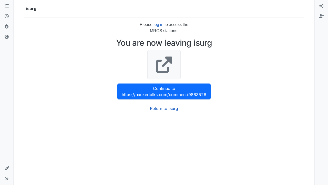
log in (158, 24)
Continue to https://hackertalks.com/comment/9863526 (164, 91)
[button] (6, 168)
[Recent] (6, 16)
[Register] (321, 16)
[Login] (321, 6)
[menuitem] (321, 6)
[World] (6, 37)
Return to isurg (164, 108)
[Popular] (6, 27)
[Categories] (6, 6)
